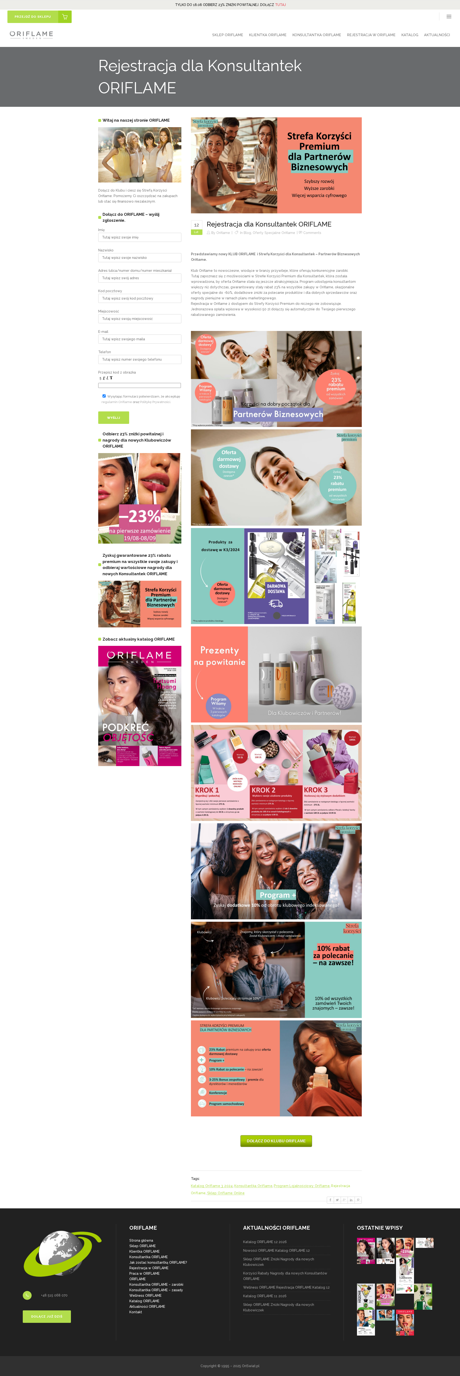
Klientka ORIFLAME (144, 1251)
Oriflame (223, 233)
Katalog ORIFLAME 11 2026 (265, 1296)
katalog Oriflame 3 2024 (212, 1186)
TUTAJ (280, 5)
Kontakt (135, 1312)
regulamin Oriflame (117, 402)
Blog (247, 233)
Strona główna (141, 1240)
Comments (312, 233)
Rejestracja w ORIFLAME (148, 1268)
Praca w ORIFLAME (144, 1273)
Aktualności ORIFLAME (147, 1306)
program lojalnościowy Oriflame (302, 1186)
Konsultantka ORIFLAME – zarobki (156, 1284)
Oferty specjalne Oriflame (274, 233)
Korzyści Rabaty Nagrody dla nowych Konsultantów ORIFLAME (285, 1276)
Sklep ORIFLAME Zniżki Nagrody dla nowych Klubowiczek (278, 1262)
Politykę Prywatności (155, 402)
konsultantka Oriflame (253, 1186)
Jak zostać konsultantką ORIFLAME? (158, 1262)
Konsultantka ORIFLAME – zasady (156, 1290)
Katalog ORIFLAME (144, 1301)
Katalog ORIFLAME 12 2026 (265, 1242)
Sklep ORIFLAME (142, 1246)
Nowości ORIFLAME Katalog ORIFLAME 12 (276, 1250)
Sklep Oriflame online (226, 1193)
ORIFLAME (137, 1279)
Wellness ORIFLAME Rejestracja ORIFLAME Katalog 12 (286, 1287)
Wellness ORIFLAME (145, 1295)
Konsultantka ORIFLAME (148, 1257)
